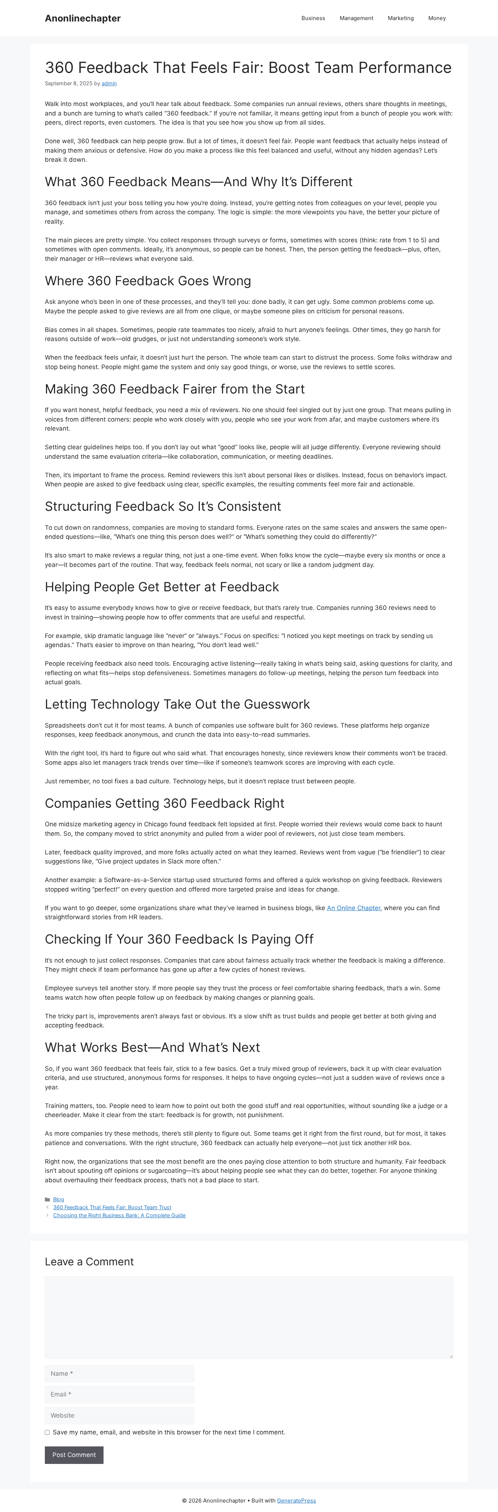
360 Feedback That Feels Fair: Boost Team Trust (112, 1207)
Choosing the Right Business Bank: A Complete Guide (119, 1215)
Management (356, 18)
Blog (58, 1199)
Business (313, 18)
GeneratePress (296, 1500)
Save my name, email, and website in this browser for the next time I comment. (169, 1432)
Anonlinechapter (83, 18)
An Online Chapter (353, 908)
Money (437, 18)
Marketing (401, 18)
